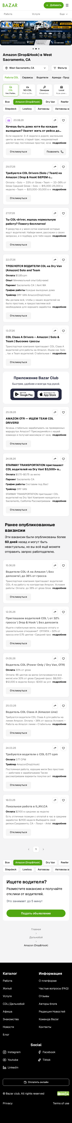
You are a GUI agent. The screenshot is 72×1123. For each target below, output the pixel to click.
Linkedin (13, 1067)
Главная (36, 929)
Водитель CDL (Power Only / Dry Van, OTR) (35, 665)
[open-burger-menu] (67, 5)
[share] (55, 120)
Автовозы (43, 108)
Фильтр (62, 67)
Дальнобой (36, 937)
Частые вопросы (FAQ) (54, 988)
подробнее (59, 142)
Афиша (7, 1011)
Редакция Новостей (52, 1011)
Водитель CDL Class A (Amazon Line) (31, 712)
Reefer (65, 101)
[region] (36, 35)
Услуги (36, 14)
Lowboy (27, 108)
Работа (8, 14)
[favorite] (63, 120)
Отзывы (44, 996)
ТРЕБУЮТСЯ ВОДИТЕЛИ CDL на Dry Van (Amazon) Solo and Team (34, 268)
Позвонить (53, 151)
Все (7, 101)
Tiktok (47, 1060)
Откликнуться (18, 151)
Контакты (45, 1027)
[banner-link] (36, 33)
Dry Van (50, 101)
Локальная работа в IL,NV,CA (27, 806)
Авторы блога (48, 1004)
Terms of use (61, 1103)
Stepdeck (11, 108)
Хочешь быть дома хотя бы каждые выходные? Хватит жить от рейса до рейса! (32, 131)
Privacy (8, 1103)
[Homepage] (10, 5)
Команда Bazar (49, 1019)
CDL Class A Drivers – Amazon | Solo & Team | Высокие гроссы (32, 339)
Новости (8, 1027)
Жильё (7, 988)
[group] (36, 77)
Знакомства (11, 1019)
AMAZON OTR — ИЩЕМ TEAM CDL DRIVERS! (29, 421)
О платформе (48, 981)
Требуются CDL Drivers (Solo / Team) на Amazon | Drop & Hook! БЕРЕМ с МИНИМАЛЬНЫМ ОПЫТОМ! (34, 177)
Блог (6, 1034)
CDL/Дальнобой (13, 1004)
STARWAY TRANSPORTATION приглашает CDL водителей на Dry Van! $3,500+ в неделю (34, 469)
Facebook (49, 1052)
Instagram (14, 1052)
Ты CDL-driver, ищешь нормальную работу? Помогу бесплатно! (31, 222)
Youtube (13, 1060)
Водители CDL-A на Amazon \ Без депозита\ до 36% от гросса (30, 574)
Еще (62, 14)
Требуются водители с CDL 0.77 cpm (32, 754)
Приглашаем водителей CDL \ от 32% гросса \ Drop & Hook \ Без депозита (32, 620)
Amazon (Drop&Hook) (27, 101)
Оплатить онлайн (38, 1082)
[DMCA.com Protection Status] (63, 1093)
